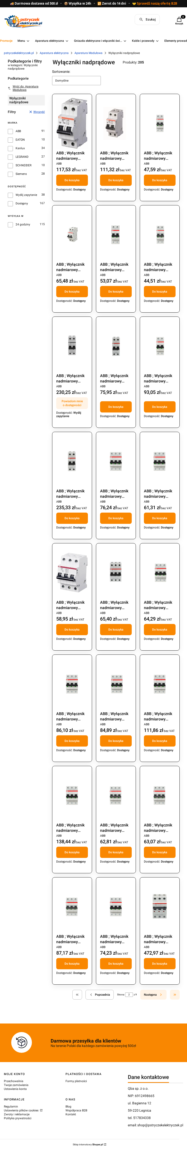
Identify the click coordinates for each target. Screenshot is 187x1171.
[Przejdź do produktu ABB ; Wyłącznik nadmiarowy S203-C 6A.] (116, 906)
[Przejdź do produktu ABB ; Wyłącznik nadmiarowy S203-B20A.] (116, 572)
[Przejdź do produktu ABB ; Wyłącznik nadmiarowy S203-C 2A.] (160, 795)
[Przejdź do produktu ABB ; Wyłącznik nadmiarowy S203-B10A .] (160, 461)
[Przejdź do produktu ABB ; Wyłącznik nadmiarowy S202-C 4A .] (72, 234)
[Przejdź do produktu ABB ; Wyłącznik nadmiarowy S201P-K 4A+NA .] (72, 123)
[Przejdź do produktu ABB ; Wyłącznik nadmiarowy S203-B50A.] (160, 684)
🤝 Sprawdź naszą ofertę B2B (154, 4)
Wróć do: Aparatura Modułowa (25, 88)
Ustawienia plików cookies (21, 1110)
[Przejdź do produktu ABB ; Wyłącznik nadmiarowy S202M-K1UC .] (72, 461)
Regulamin (11, 1106)
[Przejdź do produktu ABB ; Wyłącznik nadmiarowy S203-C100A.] (160, 906)
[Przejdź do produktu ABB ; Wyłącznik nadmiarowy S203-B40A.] (116, 684)
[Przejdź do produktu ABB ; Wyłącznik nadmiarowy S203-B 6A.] (116, 461)
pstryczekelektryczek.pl (19, 53)
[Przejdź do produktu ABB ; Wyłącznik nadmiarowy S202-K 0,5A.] (160, 234)
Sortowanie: (61, 72)
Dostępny (22, 203)
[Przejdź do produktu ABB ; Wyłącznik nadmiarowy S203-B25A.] (160, 572)
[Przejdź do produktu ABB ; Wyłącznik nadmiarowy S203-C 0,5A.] (116, 795)
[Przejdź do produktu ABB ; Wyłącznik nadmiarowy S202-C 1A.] (160, 123)
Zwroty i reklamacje (16, 1114)
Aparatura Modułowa (89, 53)
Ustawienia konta (15, 1089)
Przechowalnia (13, 1081)
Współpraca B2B (76, 1110)
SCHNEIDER (23, 165)
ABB (18, 131)
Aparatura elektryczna (54, 53)
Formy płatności (76, 1081)
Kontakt (70, 1114)
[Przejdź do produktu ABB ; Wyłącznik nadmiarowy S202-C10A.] (116, 234)
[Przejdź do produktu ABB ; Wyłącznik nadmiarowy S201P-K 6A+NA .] (116, 123)
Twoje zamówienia (16, 1085)
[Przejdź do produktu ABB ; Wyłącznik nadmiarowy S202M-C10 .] (160, 346)
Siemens (21, 174)
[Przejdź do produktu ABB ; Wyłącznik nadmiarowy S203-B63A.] (72, 795)
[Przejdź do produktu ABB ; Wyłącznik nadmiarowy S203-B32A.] (72, 684)
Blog (68, 1106)
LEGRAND (22, 156)
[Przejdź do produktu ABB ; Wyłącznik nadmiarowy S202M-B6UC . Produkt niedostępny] (72, 346)
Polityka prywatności (17, 1118)
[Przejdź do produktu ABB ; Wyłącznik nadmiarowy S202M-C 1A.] (116, 346)
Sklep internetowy (88, 1144)
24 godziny (23, 224)
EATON (20, 139)
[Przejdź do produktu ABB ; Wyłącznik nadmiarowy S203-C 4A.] (72, 906)
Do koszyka (72, 180)
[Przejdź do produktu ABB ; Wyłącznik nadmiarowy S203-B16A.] (72, 572)
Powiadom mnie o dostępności (72, 403)
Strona (120, 994)
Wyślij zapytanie (26, 195)
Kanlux (20, 148)
